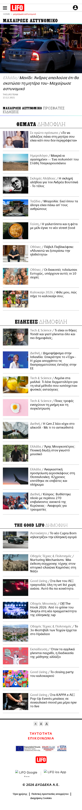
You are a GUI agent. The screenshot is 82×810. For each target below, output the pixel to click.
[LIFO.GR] (17, 8)
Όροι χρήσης (20, 794)
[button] (5, 8)
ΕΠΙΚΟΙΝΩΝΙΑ (41, 738)
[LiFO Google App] (26, 773)
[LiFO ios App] (55, 773)
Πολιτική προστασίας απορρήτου (50, 794)
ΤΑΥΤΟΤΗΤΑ (41, 734)
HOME (6, 14)
